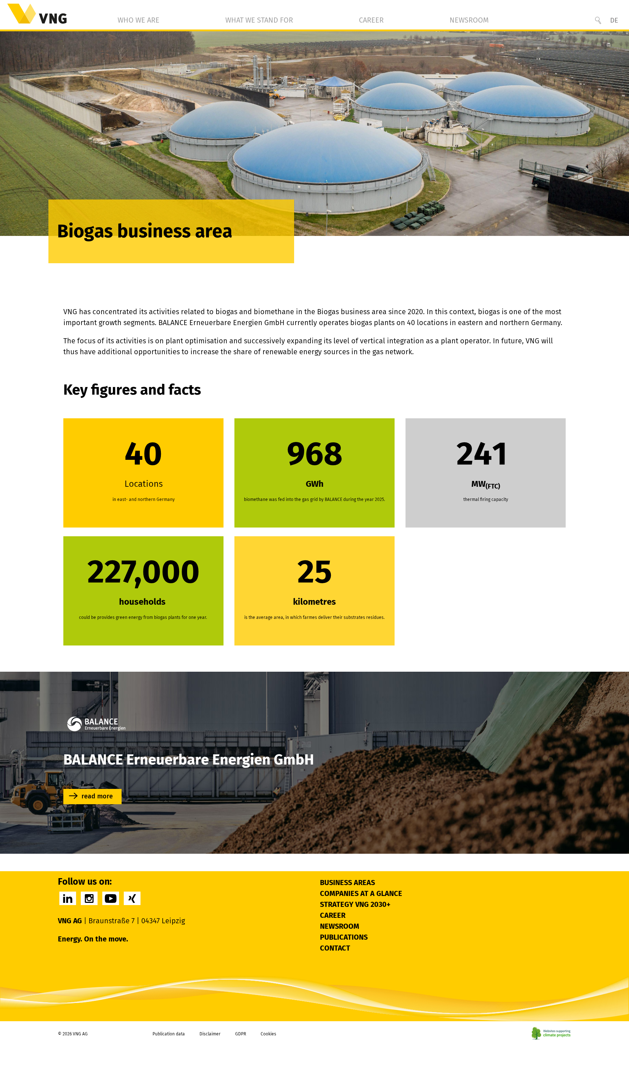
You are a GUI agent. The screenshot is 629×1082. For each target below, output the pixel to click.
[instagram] (89, 898)
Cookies (268, 1033)
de (614, 20)
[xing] (132, 898)
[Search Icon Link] (598, 20)
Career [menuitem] (371, 20)
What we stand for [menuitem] (259, 20)
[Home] (37, 14)
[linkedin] (67, 898)
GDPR (240, 1033)
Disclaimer (210, 1033)
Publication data (169, 1033)
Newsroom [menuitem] (469, 20)
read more (97, 796)
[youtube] (110, 898)
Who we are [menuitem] (138, 20)
